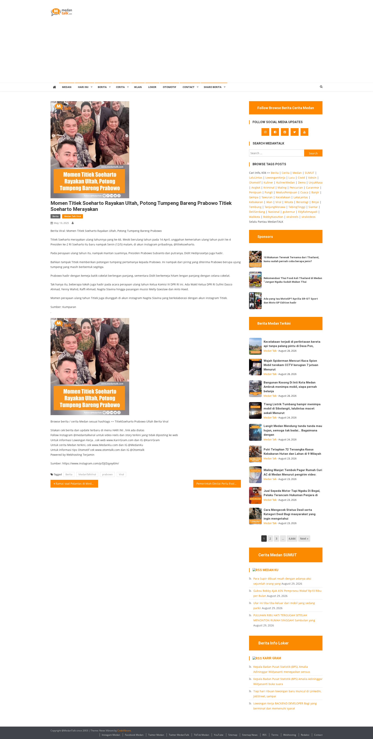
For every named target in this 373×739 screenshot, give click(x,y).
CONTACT (188, 87)
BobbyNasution (273, 217)
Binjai (315, 202)
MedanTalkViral (87, 474)
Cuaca (304, 192)
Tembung (255, 207)
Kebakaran (256, 202)
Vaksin (312, 177)
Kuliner (268, 182)
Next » (304, 538)
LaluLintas (255, 177)
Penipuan (255, 192)
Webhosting (289, 734)
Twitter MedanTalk (179, 734)
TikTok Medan (201, 734)
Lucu (291, 177)
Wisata (288, 202)
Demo (302, 182)
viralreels (292, 217)
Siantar (313, 207)
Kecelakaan (283, 197)
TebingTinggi (296, 207)
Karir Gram (272, 658)
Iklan (138, 87)
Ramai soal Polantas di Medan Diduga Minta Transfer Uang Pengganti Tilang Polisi (77, 483)
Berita (102, 87)
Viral (121, 474)
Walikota (254, 217)
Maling (282, 187)
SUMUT (309, 173)
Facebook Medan (134, 734)
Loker (152, 87)
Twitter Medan (156, 734)
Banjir (315, 192)
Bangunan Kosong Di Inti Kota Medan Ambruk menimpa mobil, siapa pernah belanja (290, 387)
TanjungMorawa (275, 207)
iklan (269, 202)
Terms (274, 734)
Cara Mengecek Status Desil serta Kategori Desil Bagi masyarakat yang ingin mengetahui (289, 514)
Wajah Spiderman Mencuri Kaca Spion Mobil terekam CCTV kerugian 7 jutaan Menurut (291, 365)
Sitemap (232, 734)
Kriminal (269, 187)
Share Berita (212, 87)
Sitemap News (250, 734)
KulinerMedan (285, 182)
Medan (297, 173)
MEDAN (66, 87)
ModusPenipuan (286, 192)
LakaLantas (301, 197)
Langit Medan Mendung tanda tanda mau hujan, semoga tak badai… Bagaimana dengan (293, 430)
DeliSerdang (257, 212)
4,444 (292, 538)
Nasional (274, 212)
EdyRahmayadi (307, 212)
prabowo (107, 474)
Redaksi (305, 734)
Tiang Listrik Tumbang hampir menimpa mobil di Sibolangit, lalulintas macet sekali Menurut (292, 409)
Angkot (255, 187)
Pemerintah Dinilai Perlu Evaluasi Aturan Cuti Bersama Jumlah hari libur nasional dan (218, 483)
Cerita (120, 87)
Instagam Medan (111, 734)
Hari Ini (83, 87)
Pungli (269, 192)
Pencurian (296, 187)
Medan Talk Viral (72, 216)
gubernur (289, 212)
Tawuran (267, 197)
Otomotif (169, 87)
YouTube (218, 734)
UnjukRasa (315, 182)
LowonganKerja (275, 177)
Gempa (253, 197)
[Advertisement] (186, 53)
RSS (264, 734)
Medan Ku (270, 570)
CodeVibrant (124, 730)
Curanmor (312, 187)
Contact (318, 734)
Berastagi (302, 202)
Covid (301, 177)
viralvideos (308, 217)
